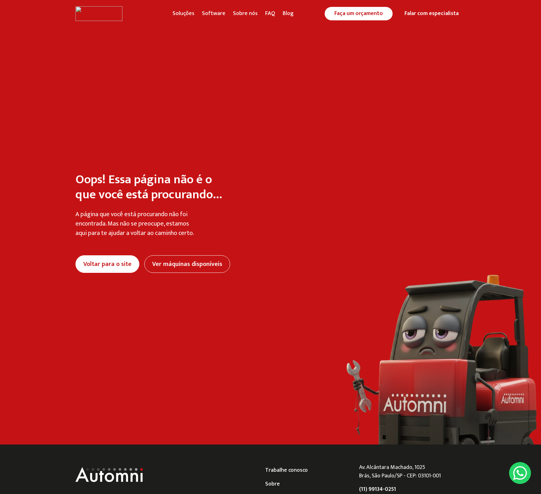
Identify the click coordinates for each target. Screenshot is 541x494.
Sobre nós (245, 13)
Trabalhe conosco (286, 470)
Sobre (272, 484)
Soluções (183, 13)
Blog (288, 13)
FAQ (270, 13)
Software (213, 13)
